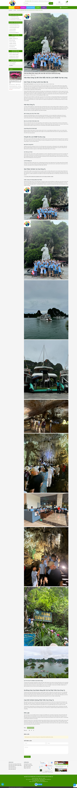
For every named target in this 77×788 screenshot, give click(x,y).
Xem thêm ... (11, 65)
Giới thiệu (17, 7)
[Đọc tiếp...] (11, 89)
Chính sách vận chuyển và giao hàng (15, 765)
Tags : (25, 727)
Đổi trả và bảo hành (27, 766)
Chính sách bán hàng (30, 7)
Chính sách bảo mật (12, 769)
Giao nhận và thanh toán (28, 765)
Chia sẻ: (25, 730)
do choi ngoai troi (31, 727)
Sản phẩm (23, 7)
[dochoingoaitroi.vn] (15, 3)
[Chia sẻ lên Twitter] (31, 730)
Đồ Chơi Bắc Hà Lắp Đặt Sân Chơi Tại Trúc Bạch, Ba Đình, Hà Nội (41, 176)
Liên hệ (44, 7)
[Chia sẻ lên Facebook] (29, 730)
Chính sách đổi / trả (12, 766)
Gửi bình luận (27, 756)
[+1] (34, 730)
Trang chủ (12, 7)
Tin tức (37, 7)
